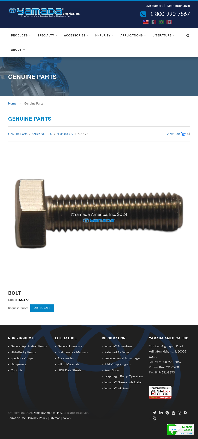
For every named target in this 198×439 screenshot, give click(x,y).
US (146, 22)
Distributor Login (178, 5)
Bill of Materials (68, 364)
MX (154, 22)
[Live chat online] (180, 429)
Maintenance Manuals (73, 352)
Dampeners (18, 364)
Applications (131, 35)
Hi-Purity (103, 35)
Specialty (46, 35)
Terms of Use (17, 418)
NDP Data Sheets (69, 370)
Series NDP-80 (42, 134)
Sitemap (55, 418)
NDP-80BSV (64, 134)
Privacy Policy (37, 418)
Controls (16, 370)
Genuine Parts (17, 134)
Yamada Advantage (118, 346)
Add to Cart (42, 308)
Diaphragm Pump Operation (123, 376)
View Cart (173, 134)
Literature (162, 35)
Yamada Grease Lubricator (123, 382)
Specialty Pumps (22, 358)
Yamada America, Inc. (47, 412)
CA (169, 22)
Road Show (112, 370)
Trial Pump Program (117, 364)
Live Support (154, 5)
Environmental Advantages (122, 358)
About (16, 50)
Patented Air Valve (116, 352)
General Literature (70, 346)
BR (162, 22)
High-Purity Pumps (24, 352)
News (67, 418)
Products (19, 35)
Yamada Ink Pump (117, 388)
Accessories (74, 35)
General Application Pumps (29, 346)
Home (12, 103)
